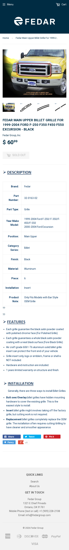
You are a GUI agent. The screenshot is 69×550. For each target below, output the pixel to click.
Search (35, 481)
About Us (34, 486)
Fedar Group (37, 528)
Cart (63, 4)
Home (6, 38)
